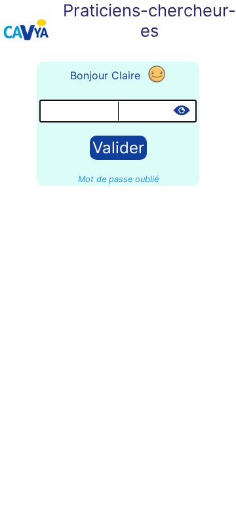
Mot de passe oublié (118, 179)
